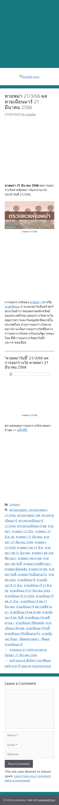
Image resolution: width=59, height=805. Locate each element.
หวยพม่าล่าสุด (37, 569)
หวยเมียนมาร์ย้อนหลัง (30, 623)
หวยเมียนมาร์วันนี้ (38, 628)
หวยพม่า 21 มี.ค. (23, 531)
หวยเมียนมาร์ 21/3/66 (19, 596)
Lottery (14, 504)
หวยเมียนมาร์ (13, 307)
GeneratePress (46, 800)
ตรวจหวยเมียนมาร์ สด (31, 526)
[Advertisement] (29, 34)
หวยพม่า (35, 302)
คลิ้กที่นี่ (22, 430)
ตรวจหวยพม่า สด (28, 515)
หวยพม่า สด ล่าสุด (30, 558)
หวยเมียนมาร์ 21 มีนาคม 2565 (30, 591)
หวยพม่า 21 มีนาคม (29, 537)
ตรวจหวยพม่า (18, 510)
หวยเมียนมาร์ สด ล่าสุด (25, 612)
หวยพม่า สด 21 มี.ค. (30, 547)
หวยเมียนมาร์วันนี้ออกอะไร (22, 634)
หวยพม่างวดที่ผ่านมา (37, 564)
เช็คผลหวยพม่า (29, 639)
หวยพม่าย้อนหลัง (16, 569)
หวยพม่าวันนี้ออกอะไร (32, 574)
